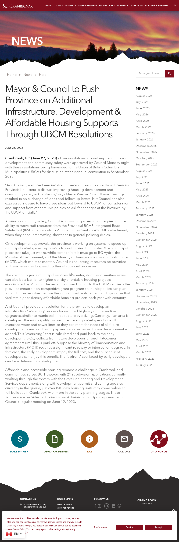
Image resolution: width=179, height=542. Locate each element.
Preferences (100, 527)
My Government (87, 5)
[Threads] (106, 506)
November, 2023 (146, 302)
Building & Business (157, 5)
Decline (129, 527)
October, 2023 (145, 309)
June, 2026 (142, 108)
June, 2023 (142, 334)
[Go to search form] (175, 6)
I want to (51, 5)
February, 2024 (145, 283)
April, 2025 (142, 196)
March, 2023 (143, 352)
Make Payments (64, 504)
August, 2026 (144, 96)
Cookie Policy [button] (19, 529)
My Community (67, 5)
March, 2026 (143, 127)
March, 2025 (143, 202)
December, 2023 (146, 296)
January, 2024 (144, 290)
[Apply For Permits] (55, 439)
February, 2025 (145, 208)
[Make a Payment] (20, 439)
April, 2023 (142, 346)
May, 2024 (142, 265)
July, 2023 (142, 327)
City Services (135, 5)
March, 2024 (143, 277)
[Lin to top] (174, 510)
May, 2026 (142, 114)
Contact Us (28, 499)
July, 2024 (142, 252)
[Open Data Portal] (159, 439)
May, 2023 (142, 340)
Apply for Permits (65, 508)
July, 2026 (142, 102)
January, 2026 (144, 139)
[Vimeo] (119, 506)
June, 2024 (142, 258)
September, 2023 (146, 315)
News (27, 74)
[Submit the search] (169, 73)
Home (12, 74)
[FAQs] (89, 439)
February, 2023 (145, 359)
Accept (158, 527)
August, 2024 (144, 246)
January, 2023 (144, 365)
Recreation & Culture (112, 5)
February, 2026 (145, 133)
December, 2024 (146, 221)
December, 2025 (146, 146)
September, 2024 (146, 240)
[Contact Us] (124, 439)
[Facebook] (95, 506)
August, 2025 (144, 171)
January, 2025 (144, 215)
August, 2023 (144, 321)
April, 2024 (142, 271)
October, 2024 (145, 233)
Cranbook (18, 5)
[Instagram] (99, 506)
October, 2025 (145, 158)
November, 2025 (146, 152)
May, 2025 (142, 190)
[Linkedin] (113, 506)
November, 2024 (146, 227)
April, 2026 (142, 121)
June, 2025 (142, 183)
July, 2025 (142, 177)
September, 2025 (146, 165)
